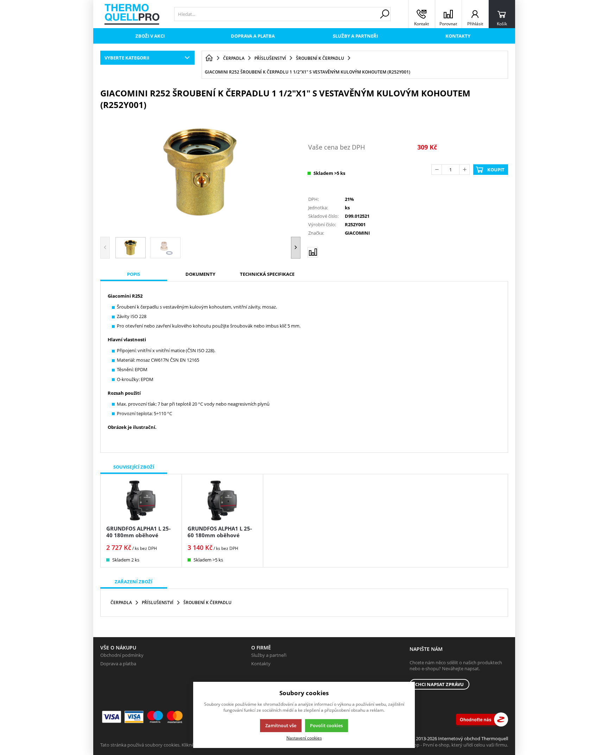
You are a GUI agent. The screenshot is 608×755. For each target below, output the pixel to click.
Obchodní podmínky (122, 655)
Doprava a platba (253, 36)
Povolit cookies (326, 725)
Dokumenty (200, 274)
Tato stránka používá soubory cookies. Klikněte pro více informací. (169, 745)
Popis (133, 274)
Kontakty (457, 36)
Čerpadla (121, 602)
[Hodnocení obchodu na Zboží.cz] (482, 719)
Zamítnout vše (280, 725)
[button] (295, 247)
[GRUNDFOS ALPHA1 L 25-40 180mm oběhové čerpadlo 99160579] (141, 500)
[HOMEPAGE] (209, 58)
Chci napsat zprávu (439, 684)
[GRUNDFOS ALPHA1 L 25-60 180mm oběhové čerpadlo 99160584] (222, 500)
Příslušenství (157, 602)
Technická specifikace (267, 274)
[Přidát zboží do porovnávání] (313, 252)
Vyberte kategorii (126, 58)
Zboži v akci (150, 36)
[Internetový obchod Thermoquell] (132, 14)
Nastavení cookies (304, 738)
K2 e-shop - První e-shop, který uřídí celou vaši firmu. (453, 745)
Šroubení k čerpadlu (207, 602)
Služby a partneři (355, 36)
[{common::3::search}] (384, 14)
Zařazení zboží (133, 581)
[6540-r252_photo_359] (200, 172)
